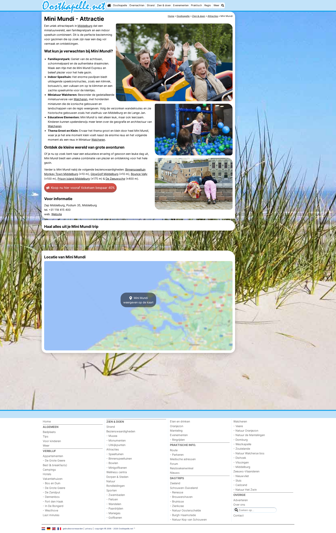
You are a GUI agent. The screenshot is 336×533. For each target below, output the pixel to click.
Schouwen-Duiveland (184, 487)
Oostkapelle (120, 5)
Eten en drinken (180, 421)
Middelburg (85, 25)
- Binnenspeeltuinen (119, 458)
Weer (216, 5)
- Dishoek (239, 457)
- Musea (111, 435)
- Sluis (237, 480)
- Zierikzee (177, 506)
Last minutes (51, 515)
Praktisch (196, 5)
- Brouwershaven (181, 496)
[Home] (109, 5)
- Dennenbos (51, 496)
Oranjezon (176, 426)
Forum (174, 463)
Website (56, 214)
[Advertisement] (265, 101)
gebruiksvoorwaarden (73, 528)
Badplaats (49, 432)
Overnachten (136, 5)
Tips (45, 436)
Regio (207, 5)
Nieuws (175, 472)
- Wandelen (113, 504)
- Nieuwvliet (241, 476)
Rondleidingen (115, 485)
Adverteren (240, 500)
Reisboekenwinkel (181, 468)
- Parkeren (177, 454)
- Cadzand (240, 485)
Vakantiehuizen (52, 478)
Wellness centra (116, 472)
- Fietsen (112, 499)
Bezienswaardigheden (120, 431)
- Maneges (113, 513)
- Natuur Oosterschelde (185, 510)
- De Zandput (51, 492)
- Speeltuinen (114, 454)
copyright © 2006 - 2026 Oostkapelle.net (114, 528)
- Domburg (240, 439)
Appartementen (53, 456)
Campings (49, 469)
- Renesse (176, 492)
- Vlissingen (241, 462)
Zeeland (175, 483)
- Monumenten (116, 440)
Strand (151, 5)
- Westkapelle (242, 444)
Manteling (176, 430)
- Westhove (50, 510)
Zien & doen (164, 5)
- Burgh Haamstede (183, 515)
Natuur (110, 481)
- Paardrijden (114, 508)
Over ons (239, 504)
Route (174, 450)
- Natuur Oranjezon (245, 430)
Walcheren (80, 99)
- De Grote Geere (54, 460)
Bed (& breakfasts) (55, 465)
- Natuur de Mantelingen (249, 435)
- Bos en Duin (51, 483)
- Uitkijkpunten (115, 445)
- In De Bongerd (53, 506)
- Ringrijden (177, 439)
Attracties (112, 449)
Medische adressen (183, 459)
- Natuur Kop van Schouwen (188, 519)
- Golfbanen (114, 517)
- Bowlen (112, 463)
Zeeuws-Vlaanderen (246, 471)
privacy (88, 528)
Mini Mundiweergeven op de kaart (138, 300)
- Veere (238, 426)
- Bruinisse (177, 501)
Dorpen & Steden (117, 476)
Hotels (47, 474)
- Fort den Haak (53, 501)
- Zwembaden (115, 494)
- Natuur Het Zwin (245, 489)
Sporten (111, 490)
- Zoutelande (241, 448)
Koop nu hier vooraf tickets (83, 188)
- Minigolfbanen (116, 467)
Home (47, 421)
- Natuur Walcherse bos (248, 453)
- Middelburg (241, 467)
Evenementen (181, 5)
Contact (238, 515)
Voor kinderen (52, 441)
